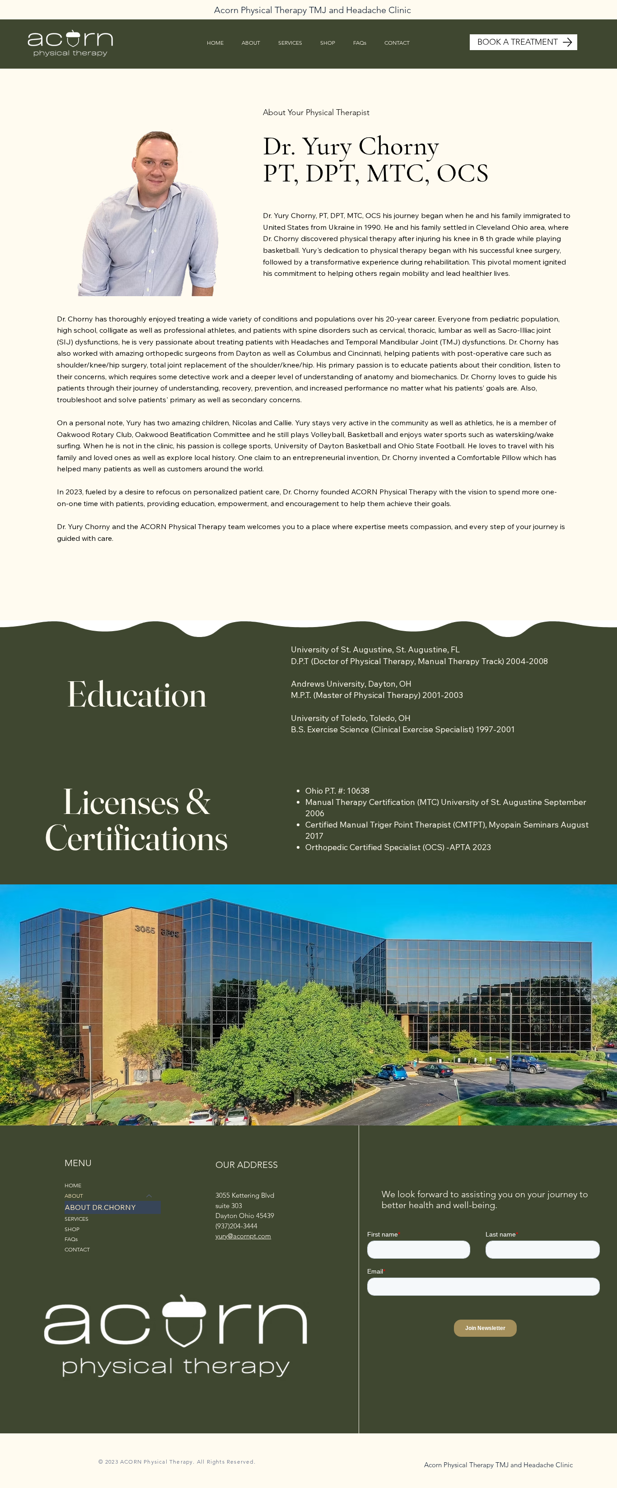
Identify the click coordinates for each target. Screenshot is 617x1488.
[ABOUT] (149, 1196)
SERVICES (77, 1218)
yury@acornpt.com (243, 1236)
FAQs (71, 1239)
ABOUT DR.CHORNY (100, 1207)
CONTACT (77, 1249)
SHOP (72, 1229)
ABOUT (74, 1195)
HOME (73, 1185)
